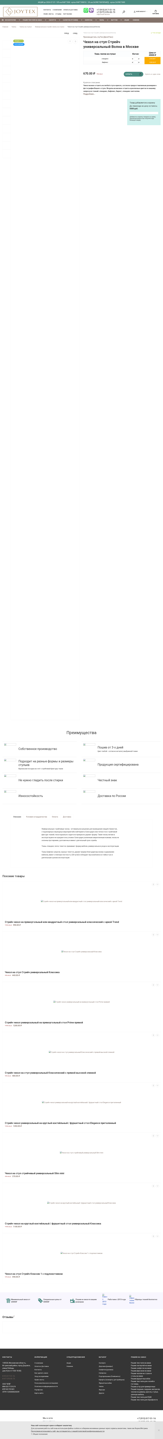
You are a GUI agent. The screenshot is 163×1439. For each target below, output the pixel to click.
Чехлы (101, 20)
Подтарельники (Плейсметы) (109, 1376)
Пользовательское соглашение (46, 1383)
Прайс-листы (48, 14)
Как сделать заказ (41, 1373)
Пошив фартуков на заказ (141, 1371)
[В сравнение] (75, 41)
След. (75, 33)
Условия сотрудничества (36, 817)
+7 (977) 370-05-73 (106, 12)
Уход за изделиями (41, 1376)
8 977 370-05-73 (8, 1379)
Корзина (155, 13)
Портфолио (67, 14)
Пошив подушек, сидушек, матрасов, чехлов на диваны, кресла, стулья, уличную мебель (145, 1391)
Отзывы (58, 14)
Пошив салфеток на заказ (141, 1368)
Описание (17, 817)
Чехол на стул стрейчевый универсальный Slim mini (34, 1173)
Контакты (47, 10)
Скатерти (52, 20)
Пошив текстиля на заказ (32, 20)
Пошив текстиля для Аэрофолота (144, 1400)
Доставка (67, 817)
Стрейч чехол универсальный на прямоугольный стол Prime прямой (44, 1022)
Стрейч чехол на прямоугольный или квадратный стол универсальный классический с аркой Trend (62, 922)
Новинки (136, 20)
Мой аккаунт (141, 11)
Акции (126, 20)
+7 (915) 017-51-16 (106, 10)
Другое (101, 1393)
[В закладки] (70, 41)
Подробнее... (89, 94)
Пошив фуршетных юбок (140, 1379)
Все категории (10, 20)
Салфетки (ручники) (70, 20)
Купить (129, 74)
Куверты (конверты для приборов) (112, 1380)
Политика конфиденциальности (46, 1386)
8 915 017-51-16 (8, 1376)
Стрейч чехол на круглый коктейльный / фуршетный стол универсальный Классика (53, 1223)
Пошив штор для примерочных (143, 1387)
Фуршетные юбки (105, 1383)
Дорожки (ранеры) (106, 1366)
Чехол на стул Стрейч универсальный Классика (32, 972)
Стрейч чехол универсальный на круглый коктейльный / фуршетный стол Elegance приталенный (60, 1123)
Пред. (66, 33)
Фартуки (114, 20)
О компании (57, 10)
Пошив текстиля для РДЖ (141, 1397)
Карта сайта (38, 1393)
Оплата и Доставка (70, 10)
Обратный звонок (103, 14)
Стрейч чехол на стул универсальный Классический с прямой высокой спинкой (50, 1072)
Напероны (88, 20)
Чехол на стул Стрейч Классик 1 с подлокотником (34, 1274)
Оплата (55, 817)
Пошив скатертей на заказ (141, 1365)
